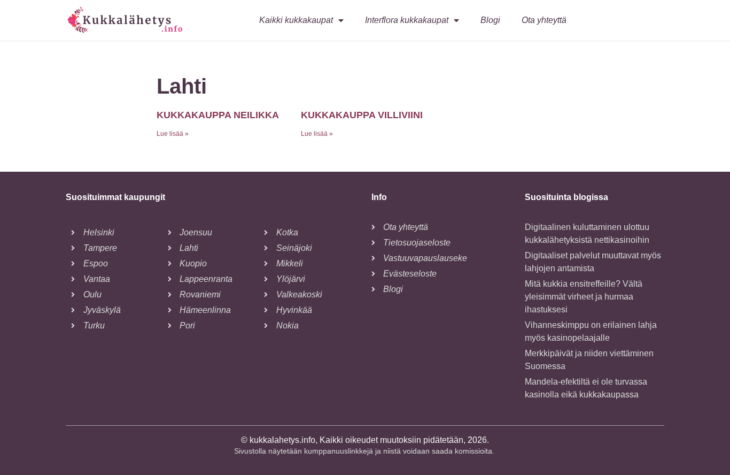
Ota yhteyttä (544, 20)
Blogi (490, 20)
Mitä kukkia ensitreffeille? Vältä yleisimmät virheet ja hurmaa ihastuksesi (583, 296)
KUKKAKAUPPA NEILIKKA (218, 115)
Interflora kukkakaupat (406, 20)
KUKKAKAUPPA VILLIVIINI (362, 115)
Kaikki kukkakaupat (296, 20)
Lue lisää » (173, 133)
